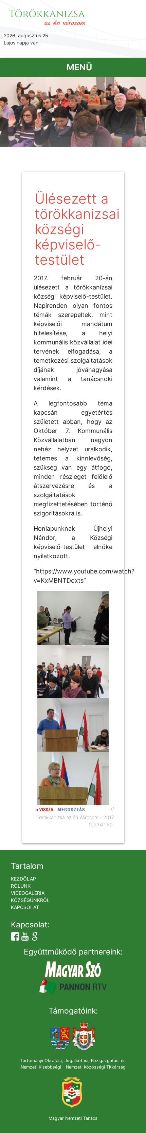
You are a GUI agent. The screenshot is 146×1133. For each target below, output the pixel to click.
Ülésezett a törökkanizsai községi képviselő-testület (77, 229)
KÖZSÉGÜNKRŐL (30, 900)
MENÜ (79, 67)
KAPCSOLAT (25, 907)
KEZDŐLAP (23, 879)
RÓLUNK (21, 886)
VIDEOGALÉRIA (27, 893)
